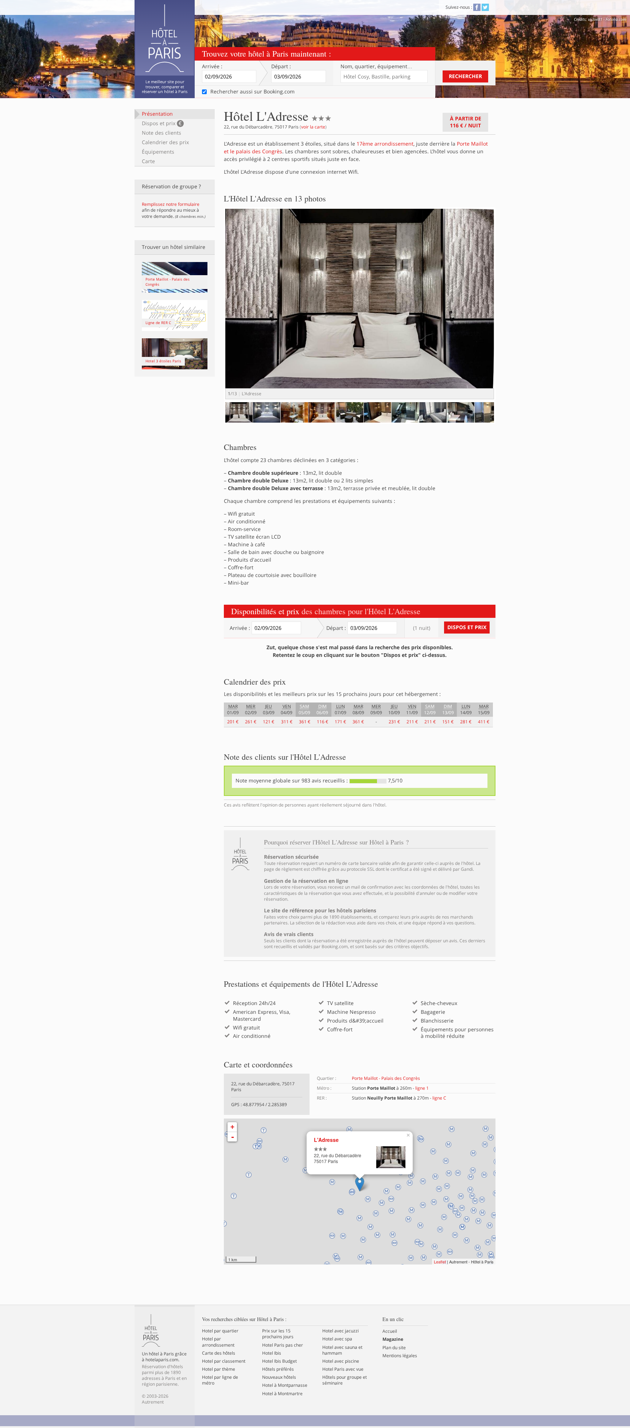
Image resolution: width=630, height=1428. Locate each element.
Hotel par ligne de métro (220, 1380)
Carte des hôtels (218, 1353)
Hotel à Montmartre (282, 1394)
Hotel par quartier (220, 1331)
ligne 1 (422, 1088)
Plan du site (394, 1348)
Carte (148, 161)
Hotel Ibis (271, 1353)
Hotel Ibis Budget (279, 1361)
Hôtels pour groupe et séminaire (344, 1380)
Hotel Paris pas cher (282, 1345)
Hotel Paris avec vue (342, 1369)
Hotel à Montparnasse (284, 1385)
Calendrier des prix (165, 142)
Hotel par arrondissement (218, 1342)
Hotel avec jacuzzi (340, 1331)
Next (506, 310)
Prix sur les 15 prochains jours (277, 1334)
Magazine (392, 1339)
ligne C (439, 1098)
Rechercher (465, 76)
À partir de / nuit (465, 122)
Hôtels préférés (278, 1369)
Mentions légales (399, 1356)
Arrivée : (212, 66)
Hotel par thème (218, 1369)
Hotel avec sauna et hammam (342, 1350)
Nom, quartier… (376, 66)
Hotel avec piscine (340, 1361)
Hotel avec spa (337, 1339)
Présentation (157, 113)
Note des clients (161, 132)
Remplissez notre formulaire (170, 204)
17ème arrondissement (385, 143)
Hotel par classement (223, 1361)
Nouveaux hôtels (279, 1377)
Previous (214, 419)
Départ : (281, 66)
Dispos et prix (162, 123)
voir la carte (313, 127)
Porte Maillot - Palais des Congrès (386, 1078)
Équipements (158, 151)
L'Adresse (326, 1139)
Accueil (389, 1331)
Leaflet (440, 1262)
